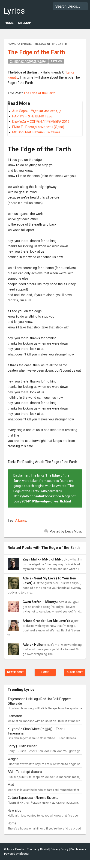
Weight (13, 759)
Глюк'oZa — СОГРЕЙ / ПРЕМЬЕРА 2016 (40, 121)
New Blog (14, 810)
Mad (11, 785)
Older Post (75, 672)
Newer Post (15, 672)
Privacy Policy (59, 849)
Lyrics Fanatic (17, 15)
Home (9, 22)
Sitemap (24, 22)
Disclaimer (77, 849)
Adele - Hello (32, 644)
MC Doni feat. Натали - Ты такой (36, 132)
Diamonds (15, 716)
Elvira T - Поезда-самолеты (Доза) (38, 127)
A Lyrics (56, 61)
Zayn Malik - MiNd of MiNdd (44, 559)
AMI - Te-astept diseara (25, 772)
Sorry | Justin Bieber (22, 746)
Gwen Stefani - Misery (39, 602)
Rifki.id (44, 849)
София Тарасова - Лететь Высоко (33, 797)
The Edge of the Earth (39, 93)
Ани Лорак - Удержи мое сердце (37, 111)
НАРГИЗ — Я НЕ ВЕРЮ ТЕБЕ (32, 116)
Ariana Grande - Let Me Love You (47, 621)
